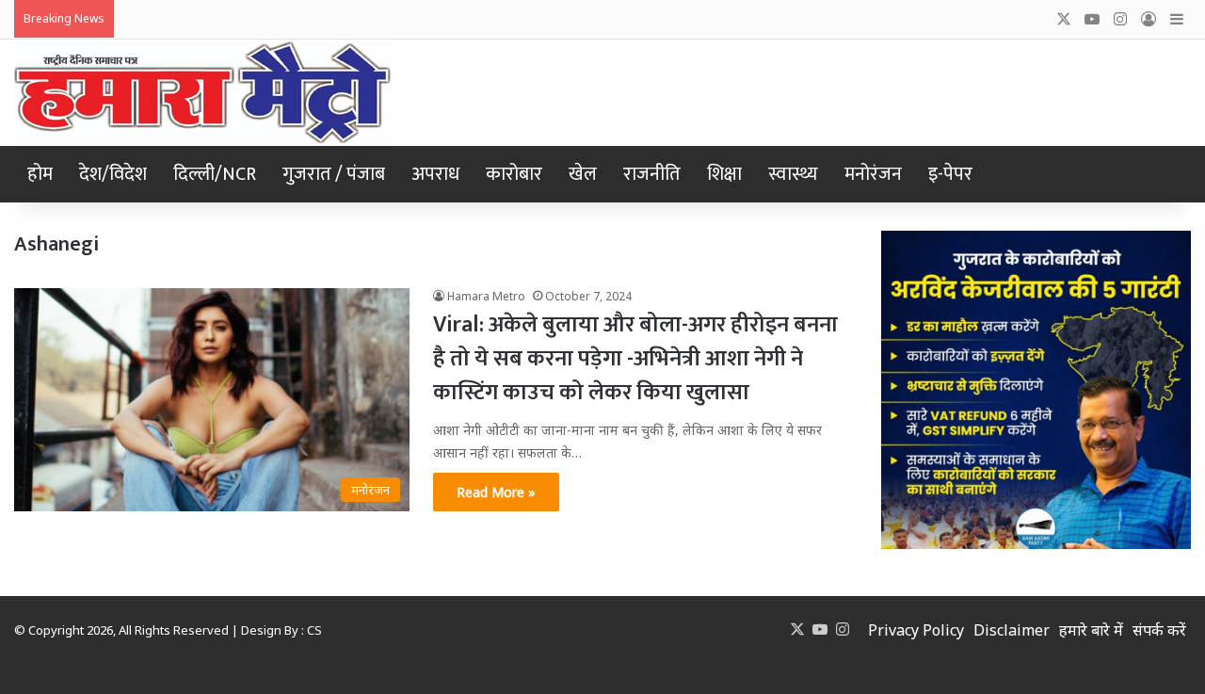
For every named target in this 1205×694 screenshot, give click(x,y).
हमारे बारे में (1091, 630)
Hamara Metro (486, 296)
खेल (583, 174)
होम (40, 174)
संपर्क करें (1159, 630)
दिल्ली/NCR (214, 174)
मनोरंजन (873, 174)
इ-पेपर (950, 174)
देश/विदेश (113, 174)
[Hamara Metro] (202, 92)
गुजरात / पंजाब (333, 174)
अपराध (435, 174)
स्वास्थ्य (793, 174)
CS (314, 629)
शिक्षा (724, 174)
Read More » (496, 492)
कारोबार (514, 174)
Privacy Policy (916, 630)
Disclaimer (1011, 630)
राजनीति (652, 174)
